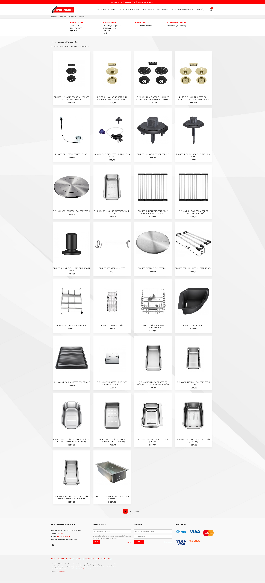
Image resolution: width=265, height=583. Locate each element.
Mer (198, 9)
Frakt (53, 559)
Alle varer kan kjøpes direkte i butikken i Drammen (132, 2)
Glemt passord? (168, 542)
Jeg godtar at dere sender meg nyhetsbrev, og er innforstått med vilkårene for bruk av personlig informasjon (112, 537)
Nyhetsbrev (106, 559)
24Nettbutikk (61, 572)
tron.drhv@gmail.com (63, 536)
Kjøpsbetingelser (66, 559)
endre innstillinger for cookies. (83, 568)
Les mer (129, 542)
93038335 (60, 533)
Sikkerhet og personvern (87, 559)
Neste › (137, 511)
